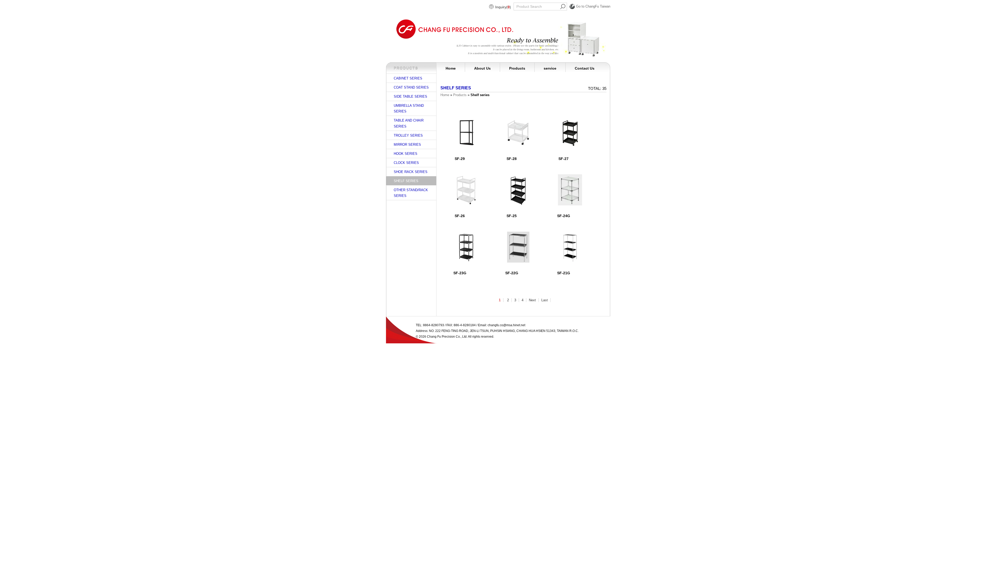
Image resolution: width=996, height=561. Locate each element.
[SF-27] (570, 132)
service (550, 68)
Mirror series (407, 144)
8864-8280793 (433, 325)
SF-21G (563, 273)
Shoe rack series (410, 172)
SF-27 (563, 159)
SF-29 (460, 159)
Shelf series (406, 181)
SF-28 (512, 159)
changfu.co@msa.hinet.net (506, 325)
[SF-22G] (518, 247)
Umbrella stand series (409, 108)
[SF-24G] (570, 190)
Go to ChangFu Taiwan (593, 6)
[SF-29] (466, 132)
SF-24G (563, 216)
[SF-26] (466, 190)
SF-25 (512, 216)
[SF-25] (518, 190)
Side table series (410, 96)
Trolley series (408, 135)
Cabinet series (408, 78)
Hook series (405, 154)
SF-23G (459, 273)
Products (517, 68)
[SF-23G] (466, 247)
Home (451, 68)
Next (532, 300)
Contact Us (584, 68)
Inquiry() (503, 7)
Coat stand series (411, 87)
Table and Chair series (409, 123)
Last (544, 300)
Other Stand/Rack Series (411, 193)
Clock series (406, 163)
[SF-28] (518, 132)
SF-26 (460, 216)
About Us (482, 68)
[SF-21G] (570, 247)
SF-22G (511, 273)
